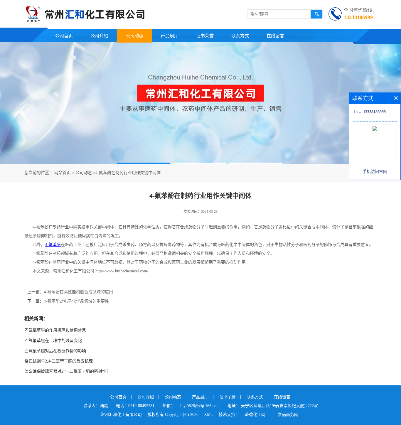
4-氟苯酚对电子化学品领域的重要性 (76, 301)
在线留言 (275, 35)
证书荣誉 (205, 35)
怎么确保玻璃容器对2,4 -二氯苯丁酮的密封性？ (67, 371)
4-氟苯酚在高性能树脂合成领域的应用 (78, 292)
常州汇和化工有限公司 (121, 414)
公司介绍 (99, 35)
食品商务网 (288, 414)
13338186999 (358, 17)
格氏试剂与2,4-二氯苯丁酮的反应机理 (58, 361)
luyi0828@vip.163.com (200, 406)
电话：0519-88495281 (135, 406)
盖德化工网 (255, 414)
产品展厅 (169, 35)
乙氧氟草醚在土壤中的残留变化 (53, 340)
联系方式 (240, 35)
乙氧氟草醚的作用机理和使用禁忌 (55, 330)
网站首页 (62, 173)
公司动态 (134, 35)
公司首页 (64, 35)
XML (208, 414)
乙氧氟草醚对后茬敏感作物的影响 (55, 351)
